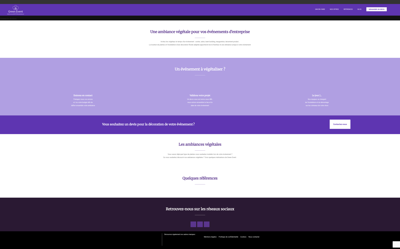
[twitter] (200, 224)
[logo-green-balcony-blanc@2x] (181, 237)
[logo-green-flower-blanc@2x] (192, 237)
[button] (392, 9)
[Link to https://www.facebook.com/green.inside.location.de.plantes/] (259, 241)
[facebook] (206, 224)
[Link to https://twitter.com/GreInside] (257, 241)
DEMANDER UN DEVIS (8, 19)
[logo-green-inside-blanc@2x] (169, 237)
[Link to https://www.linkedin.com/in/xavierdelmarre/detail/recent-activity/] (255, 241)
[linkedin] (193, 224)
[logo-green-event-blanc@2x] (149, 234)
